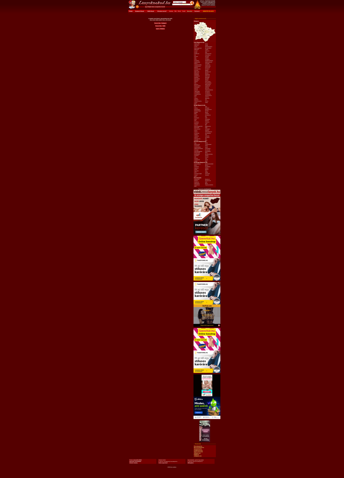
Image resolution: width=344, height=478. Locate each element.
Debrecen (207, 50)
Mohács (207, 169)
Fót (195, 55)
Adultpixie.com (198, 456)
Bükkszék (196, 49)
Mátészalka (196, 71)
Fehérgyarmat (208, 53)
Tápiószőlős (197, 91)
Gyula (206, 147)
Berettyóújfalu (208, 48)
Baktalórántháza (208, 46)
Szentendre (196, 133)
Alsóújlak (207, 108)
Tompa (206, 159)
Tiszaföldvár (197, 92)
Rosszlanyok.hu (198, 446)
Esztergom (196, 117)
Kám (195, 120)
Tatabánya (196, 135)
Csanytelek (196, 145)
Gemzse (196, 56)
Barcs (195, 165)
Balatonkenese (208, 109)
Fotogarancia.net (198, 450)
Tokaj (195, 95)
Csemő (195, 50)
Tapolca (196, 134)
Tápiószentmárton (209, 89)
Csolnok (207, 113)
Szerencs (207, 88)
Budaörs (196, 180)
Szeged (206, 156)
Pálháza (196, 81)
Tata (206, 134)
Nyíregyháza (197, 78)
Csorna (196, 115)
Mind (195, 103)
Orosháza (196, 155)
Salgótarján (207, 85)
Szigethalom (197, 184)
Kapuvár (207, 120)
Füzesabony (207, 55)
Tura (195, 96)
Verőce (195, 102)
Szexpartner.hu (198, 449)
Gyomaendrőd (197, 147)
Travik (183, 11)
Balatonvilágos (197, 110)
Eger (206, 52)
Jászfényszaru (197, 66)
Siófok (206, 172)
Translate (185, 4)
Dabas (206, 145)
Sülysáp (207, 87)
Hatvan (195, 63)
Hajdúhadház (197, 62)
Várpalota (207, 135)
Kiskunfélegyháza (198, 151)
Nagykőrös (207, 74)
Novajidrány (197, 75)
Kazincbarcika (197, 68)
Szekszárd (207, 173)
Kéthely (206, 168)
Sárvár (195, 130)
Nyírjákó (207, 78)
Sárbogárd (207, 129)
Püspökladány (208, 82)
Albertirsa (196, 45)
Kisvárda (196, 70)
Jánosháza (207, 119)
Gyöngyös (207, 59)
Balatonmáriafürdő (209, 163)
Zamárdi (207, 175)
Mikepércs (196, 73)
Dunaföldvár (207, 166)
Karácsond (207, 67)
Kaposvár (196, 168)
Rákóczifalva (208, 84)
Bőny (195, 113)
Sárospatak (196, 87)
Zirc (206, 138)
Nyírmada (196, 80)
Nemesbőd (196, 127)
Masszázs (189, 11)
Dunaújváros (208, 115)
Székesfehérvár (208, 131)
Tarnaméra (207, 91)
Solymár (207, 130)
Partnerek (197, 11)
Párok (179, 11)
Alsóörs (196, 108)
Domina (171, 11)
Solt (195, 156)
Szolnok (196, 89)
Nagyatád (196, 170)
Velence (196, 137)
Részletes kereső (161, 11)
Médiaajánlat (191, 462)
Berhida (207, 110)
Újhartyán (207, 98)
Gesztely (207, 56)
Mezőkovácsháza (209, 154)
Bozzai (206, 112)
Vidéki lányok (150, 11)
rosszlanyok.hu (207, 188)
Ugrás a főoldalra (160, 28)
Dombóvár (196, 166)
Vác (206, 99)
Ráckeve (196, 84)
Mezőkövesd (208, 71)
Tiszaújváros (208, 94)
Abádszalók (197, 43)
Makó (206, 152)
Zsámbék (196, 140)
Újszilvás (196, 99)
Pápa (206, 127)
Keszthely (196, 122)
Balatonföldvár (197, 163)
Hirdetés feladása (133, 462)
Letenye (196, 124)
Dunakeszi (196, 182)
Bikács (206, 165)
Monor (206, 183)
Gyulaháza (196, 60)
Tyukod (196, 98)
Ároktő (195, 46)
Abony (206, 43)
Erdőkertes (196, 53)
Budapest (196, 21)
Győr (206, 117)
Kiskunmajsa (197, 152)
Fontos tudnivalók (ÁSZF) (135, 460)
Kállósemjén (208, 66)
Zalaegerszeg (197, 138)
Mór (206, 124)
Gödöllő (207, 57)
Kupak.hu (196, 454)
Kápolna (196, 67)
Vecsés (206, 101)
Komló (195, 169)
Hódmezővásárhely (198, 148)
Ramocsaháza (197, 85)
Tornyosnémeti (208, 95)
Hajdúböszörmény (209, 60)
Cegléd (206, 49)
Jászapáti (207, 63)
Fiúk (175, 11)
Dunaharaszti (208, 180)
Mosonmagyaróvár (198, 126)
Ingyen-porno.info (198, 451)
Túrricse (207, 96)
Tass (206, 158)
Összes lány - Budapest (160, 23)
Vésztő (195, 161)
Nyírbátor (196, 77)
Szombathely (208, 133)
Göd (195, 57)
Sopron (196, 131)
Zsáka (206, 102)
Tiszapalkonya (197, 94)
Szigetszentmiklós (209, 184)
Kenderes (207, 68)
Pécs (195, 172)
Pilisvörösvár (197, 129)
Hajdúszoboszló (208, 62)
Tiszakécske (197, 159)
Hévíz (195, 119)
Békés (206, 142)
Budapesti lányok (139, 11)
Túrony (195, 175)
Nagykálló (196, 74)
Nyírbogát (207, 77)
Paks (206, 170)
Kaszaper (196, 149)
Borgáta (196, 112)
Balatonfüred (197, 109)
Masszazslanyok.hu (199, 447)
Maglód (206, 70)
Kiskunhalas (208, 151)
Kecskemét (207, 149)
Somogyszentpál (198, 173)
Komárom (207, 122)
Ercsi (195, 116)
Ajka (206, 106)
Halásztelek (197, 183)
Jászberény (207, 64)
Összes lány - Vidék (160, 26)
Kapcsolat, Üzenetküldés (135, 461)
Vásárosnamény (198, 101)
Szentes (196, 158)
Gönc (195, 59)
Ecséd (195, 52)
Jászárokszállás (198, 64)
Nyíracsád (207, 75)
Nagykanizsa (208, 126)
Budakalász (197, 179)
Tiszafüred (207, 92)
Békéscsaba (197, 144)
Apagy (206, 45)
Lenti (206, 123)
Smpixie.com (197, 453)
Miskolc (207, 73)
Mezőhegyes (197, 154)
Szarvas (196, 88)
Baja (195, 142)
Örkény (206, 80)
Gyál (206, 182)
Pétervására (208, 81)
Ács (195, 106)
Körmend (196, 123)
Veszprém (207, 137)
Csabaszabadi (208, 144)
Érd (206, 116)
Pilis (195, 82)
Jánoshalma (208, 148)
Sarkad (206, 155)
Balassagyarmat (198, 48)
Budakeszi (207, 179)
